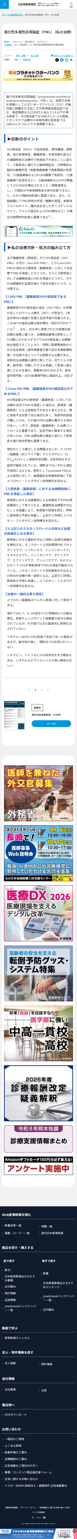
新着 (46, 1273)
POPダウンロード (16, 1415)
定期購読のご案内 (16, 1459)
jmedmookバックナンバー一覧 (20, 1308)
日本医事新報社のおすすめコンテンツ (58, 1285)
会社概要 (10, 1389)
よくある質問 (13, 1446)
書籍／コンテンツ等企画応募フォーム (28, 1472)
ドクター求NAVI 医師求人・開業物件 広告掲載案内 (36, 1485)
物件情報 (46, 1364)
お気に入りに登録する (63, 55)
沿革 (44, 1390)
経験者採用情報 (11, 1507)
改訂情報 (10, 1293)
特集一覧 (46, 1226)
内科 (16, 59)
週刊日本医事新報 (52, 1233)
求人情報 (10, 1363)
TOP (3, 15)
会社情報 (8, 1378)
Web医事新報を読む (15, 15)
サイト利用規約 (38, 1512)
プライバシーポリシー (29, 1507)
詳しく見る (51, 723)
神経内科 (27, 59)
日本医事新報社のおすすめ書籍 (20, 1278)
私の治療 (34, 55)
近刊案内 (10, 1286)
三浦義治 (8, 44)
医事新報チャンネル (17, 1338)
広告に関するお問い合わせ (21, 1479)
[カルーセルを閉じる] (74, 1531)
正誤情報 (10, 1300)
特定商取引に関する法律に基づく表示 (54, 1507)
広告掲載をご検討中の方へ (21, 1465)
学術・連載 (21, 55)
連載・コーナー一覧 (17, 1233)
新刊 (7, 1270)
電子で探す (49, 1261)
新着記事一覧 (13, 1225)
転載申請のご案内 (16, 1452)
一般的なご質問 (14, 1439)
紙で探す (9, 1261)
